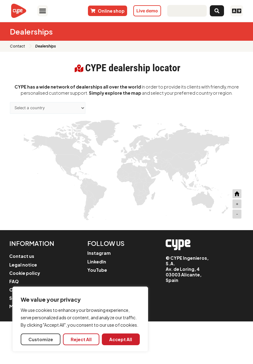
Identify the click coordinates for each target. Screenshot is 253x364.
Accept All (120, 339)
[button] (42, 10)
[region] (80, 319)
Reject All (81, 339)
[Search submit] (217, 10)
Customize (40, 339)
